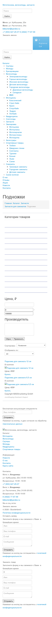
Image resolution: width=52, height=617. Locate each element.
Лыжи (11, 158)
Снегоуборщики (14, 279)
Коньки (12, 156)
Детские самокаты (17, 172)
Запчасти (10, 121)
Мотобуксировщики (16, 241)
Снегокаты (14, 150)
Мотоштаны (14, 129)
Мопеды (9, 68)
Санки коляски (12, 174)
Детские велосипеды (18, 84)
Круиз (11, 105)
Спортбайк (14, 108)
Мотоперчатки (15, 132)
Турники (12, 153)
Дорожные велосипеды (23, 89)
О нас (5, 177)
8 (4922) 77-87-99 (27, 32)
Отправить (8, 417)
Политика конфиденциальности (16, 512)
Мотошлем (14, 126)
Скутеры (9, 65)
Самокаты (10, 164)
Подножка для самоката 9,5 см (18, 377)
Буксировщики (12, 71)
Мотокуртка (14, 137)
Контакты (7, 188)
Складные (17, 92)
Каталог (6, 63)
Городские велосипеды (19, 87)
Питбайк (13, 113)
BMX (11, 95)
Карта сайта (8, 465)
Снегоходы (11, 119)
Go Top (26, 614)
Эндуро (12, 111)
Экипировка (11, 124)
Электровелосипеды (18, 76)
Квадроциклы (12, 116)
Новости (6, 185)
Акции (5, 182)
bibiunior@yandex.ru (11, 28)
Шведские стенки (16, 148)
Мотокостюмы (15, 134)
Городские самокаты (18, 169)
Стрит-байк (14, 103)
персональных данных (12, 423)
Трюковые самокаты (18, 166)
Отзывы (6, 180)
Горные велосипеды (18, 79)
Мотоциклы (11, 97)
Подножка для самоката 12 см (18, 361)
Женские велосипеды (18, 81)
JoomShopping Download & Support (16, 397)
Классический (15, 100)
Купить (8, 374)
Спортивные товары (15, 142)
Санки (12, 161)
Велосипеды (11, 73)
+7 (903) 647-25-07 (11, 32)
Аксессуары (11, 140)
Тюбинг (12, 145)
